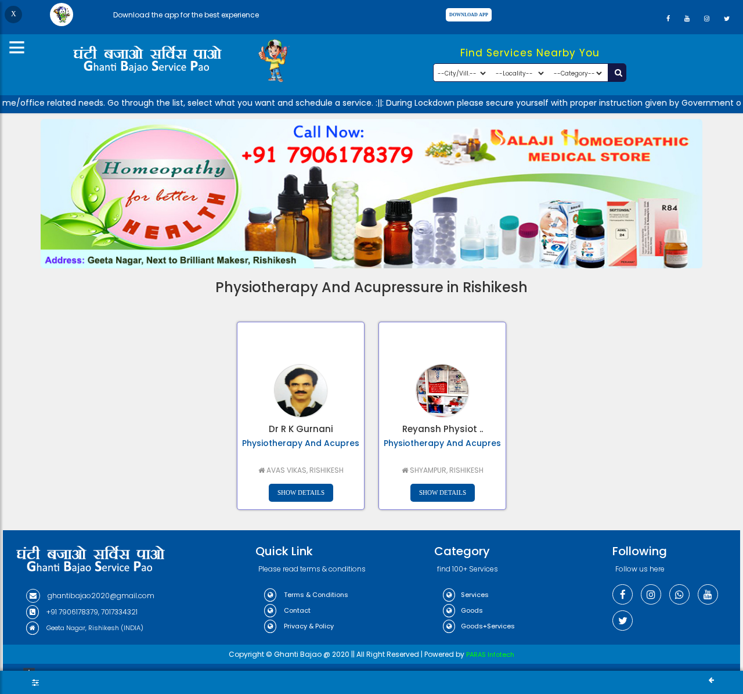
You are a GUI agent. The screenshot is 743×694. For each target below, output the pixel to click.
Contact (296, 610)
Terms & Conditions (315, 594)
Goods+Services (488, 626)
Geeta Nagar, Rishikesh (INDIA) (94, 627)
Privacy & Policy (308, 626)
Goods (472, 610)
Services (475, 594)
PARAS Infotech (490, 654)
